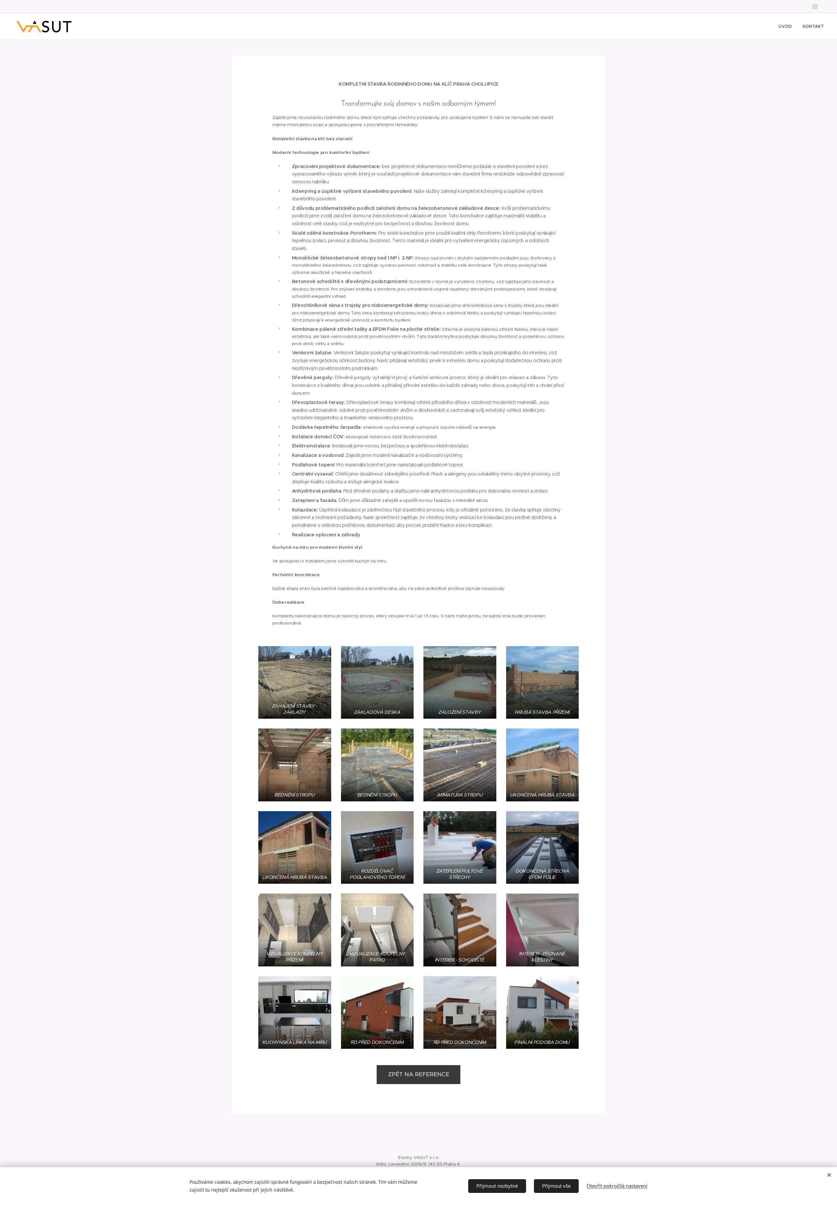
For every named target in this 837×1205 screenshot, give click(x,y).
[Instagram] (815, 6)
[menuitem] (787, 26)
